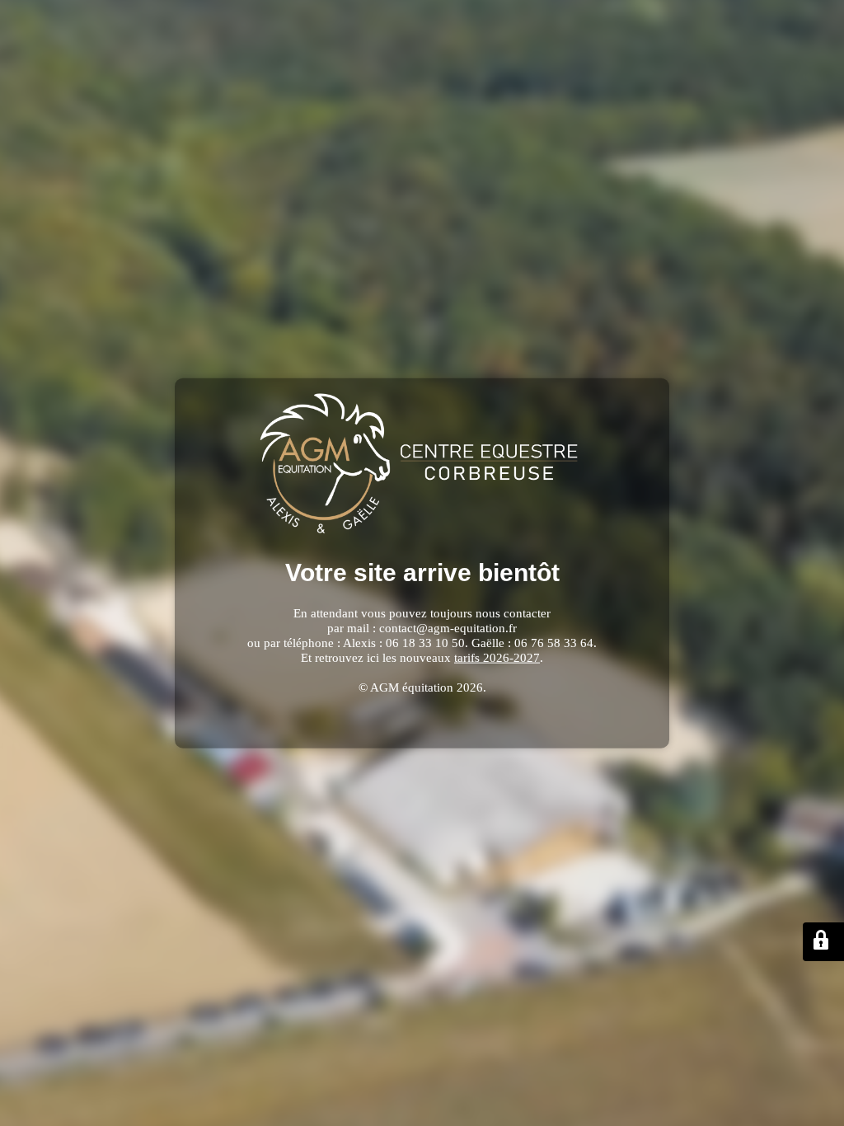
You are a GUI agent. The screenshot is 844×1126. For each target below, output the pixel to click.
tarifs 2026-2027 (497, 657)
